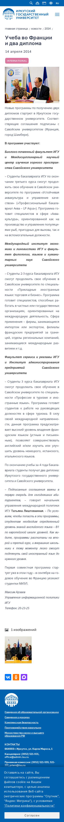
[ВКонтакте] (8, 677)
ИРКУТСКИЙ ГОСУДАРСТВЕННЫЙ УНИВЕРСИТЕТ (32, 14)
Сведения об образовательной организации (32, 712)
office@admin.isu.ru (17, 757)
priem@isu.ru (17, 765)
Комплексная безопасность (21, 722)
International (17, 60)
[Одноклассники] (16, 677)
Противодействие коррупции (23, 728)
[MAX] (24, 677)
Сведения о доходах (17, 717)
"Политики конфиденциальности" (29, 806)
